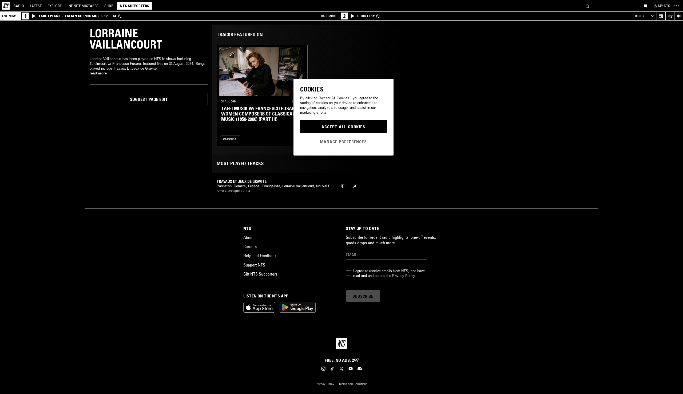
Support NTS (254, 265)
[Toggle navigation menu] (676, 6)
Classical (230, 139)
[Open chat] (645, 5)
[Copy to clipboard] (343, 185)
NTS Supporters (134, 5)
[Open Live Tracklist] (669, 16)
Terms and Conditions (353, 383)
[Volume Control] (678, 16)
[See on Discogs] (355, 186)
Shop (108, 5)
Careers (250, 246)
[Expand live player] (652, 16)
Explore (54, 5)
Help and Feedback (259, 255)
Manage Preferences (343, 141)
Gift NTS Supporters (260, 274)
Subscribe (362, 296)
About (248, 237)
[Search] (587, 5)
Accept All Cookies (343, 126)
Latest (36, 5)
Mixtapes (82, 5)
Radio (19, 5)
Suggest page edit (149, 99)
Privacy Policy (403, 276)
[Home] (6, 6)
